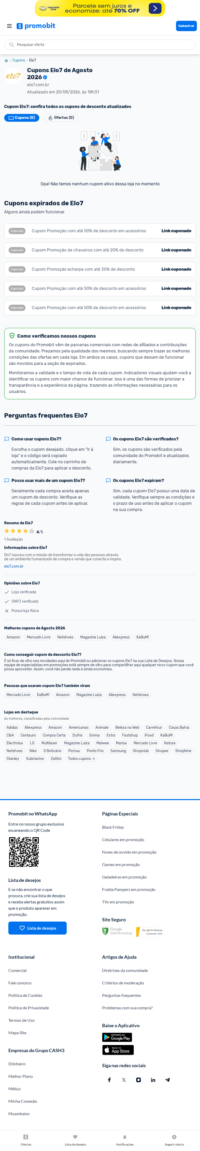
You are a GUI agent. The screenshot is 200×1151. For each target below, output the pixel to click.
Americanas (79, 727)
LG (32, 743)
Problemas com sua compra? (127, 1007)
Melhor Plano (20, 1076)
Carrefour (154, 727)
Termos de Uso (21, 1020)
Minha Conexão (22, 1101)
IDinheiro (17, 1063)
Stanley (13, 759)
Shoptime (183, 751)
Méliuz (14, 1088)
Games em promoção (121, 864)
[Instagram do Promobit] (138, 1080)
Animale (102, 727)
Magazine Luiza (93, 637)
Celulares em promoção (123, 839)
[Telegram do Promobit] (167, 1080)
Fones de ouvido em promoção (129, 851)
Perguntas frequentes (121, 995)
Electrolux (15, 743)
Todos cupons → (81, 759)
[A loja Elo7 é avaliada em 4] (6, 531)
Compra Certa (54, 735)
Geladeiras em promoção (124, 876)
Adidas (12, 727)
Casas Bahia (179, 727)
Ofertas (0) (64, 117)
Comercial (17, 970)
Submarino (35, 759)
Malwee (102, 743)
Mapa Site (17, 1032)
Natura (170, 743)
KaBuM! (142, 637)
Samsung (118, 751)
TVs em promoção (118, 901)
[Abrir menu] (9, 26)
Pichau (74, 751)
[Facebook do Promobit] (109, 1080)
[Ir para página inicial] (8, 60)
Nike (33, 751)
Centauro (28, 735)
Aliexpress (121, 637)
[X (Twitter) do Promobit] (124, 1080)
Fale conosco (20, 982)
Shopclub (141, 751)
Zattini (56, 759)
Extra (111, 735)
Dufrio (77, 735)
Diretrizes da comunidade (125, 970)
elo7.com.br (13, 566)
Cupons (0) (25, 117)
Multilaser (49, 743)
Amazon (13, 637)
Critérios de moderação (123, 982)
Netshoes (65, 637)
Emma (94, 735)
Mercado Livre (39, 637)
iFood (149, 735)
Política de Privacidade (28, 1007)
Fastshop (130, 735)
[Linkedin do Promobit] (153, 1080)
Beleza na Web (127, 727)
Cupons (18, 60)
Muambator (19, 1113)
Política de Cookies (25, 995)
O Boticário (52, 751)
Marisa (121, 743)
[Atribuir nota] (31, 531)
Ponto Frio (95, 751)
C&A (10, 735)
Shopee (161, 751)
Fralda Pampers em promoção (128, 889)
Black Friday (113, 827)
